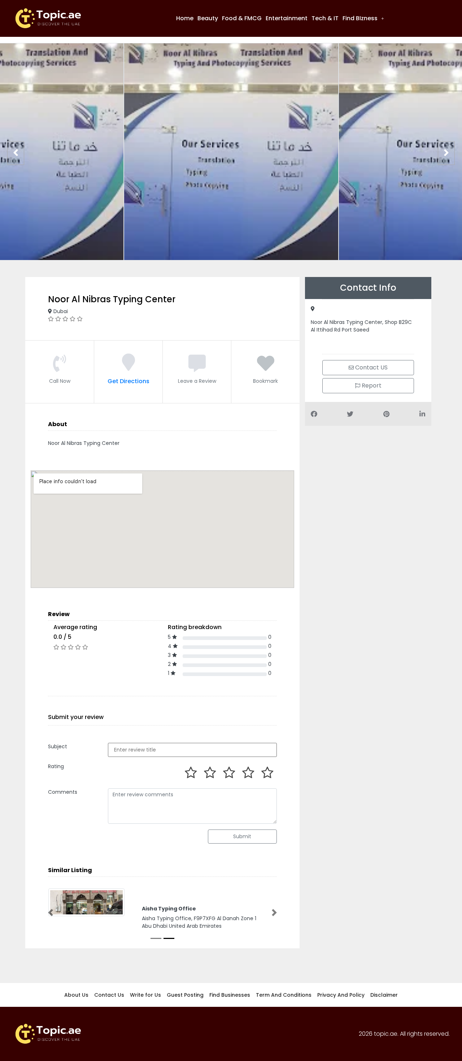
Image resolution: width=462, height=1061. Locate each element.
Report (371, 385)
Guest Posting (185, 995)
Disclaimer (384, 995)
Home (184, 18)
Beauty (207, 18)
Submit (242, 836)
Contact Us (109, 995)
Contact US (371, 367)
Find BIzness (360, 18)
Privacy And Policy (341, 995)
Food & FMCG (242, 18)
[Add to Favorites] (265, 368)
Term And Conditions (283, 995)
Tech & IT (325, 18)
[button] (363, 18)
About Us (76, 995)
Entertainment (287, 18)
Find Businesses (229, 995)
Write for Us (145, 995)
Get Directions (128, 381)
